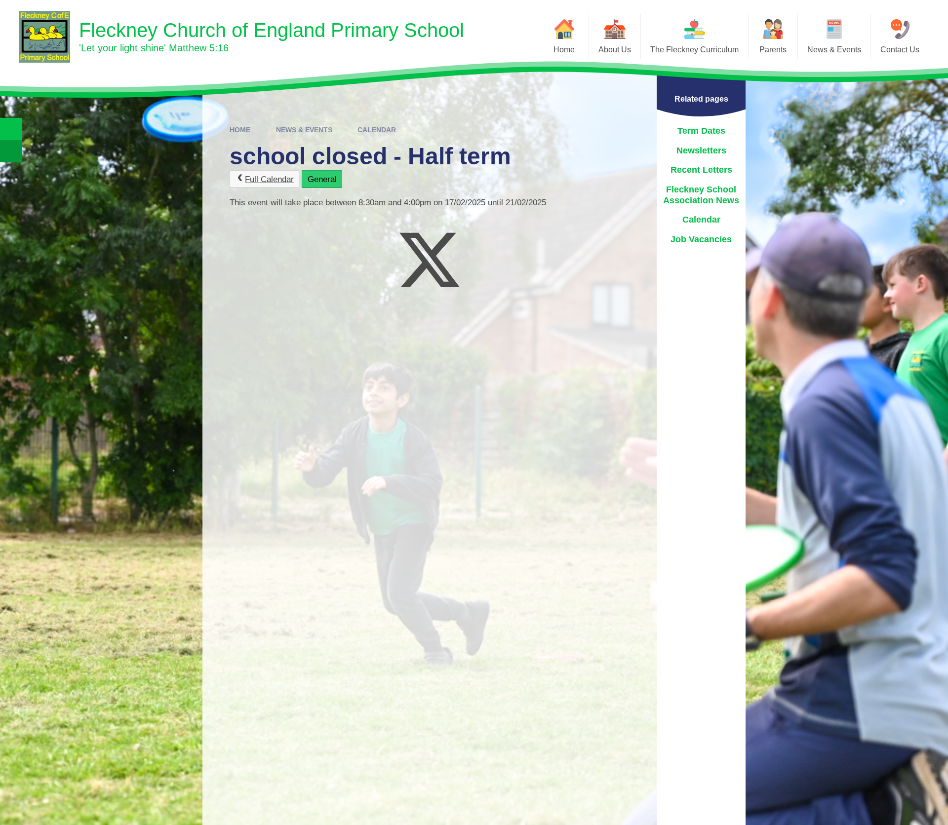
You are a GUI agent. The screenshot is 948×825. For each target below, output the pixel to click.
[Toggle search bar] (11, 129)
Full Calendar (269, 179)
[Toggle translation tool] (11, 151)
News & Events (304, 130)
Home (240, 130)
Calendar (376, 130)
